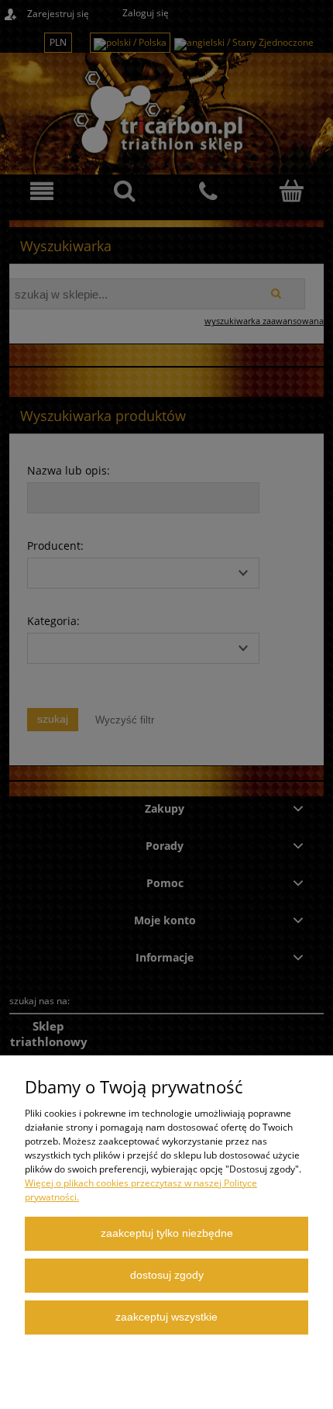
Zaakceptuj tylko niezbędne (167, 1233)
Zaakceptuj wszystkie (166, 1317)
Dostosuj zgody (167, 1275)
